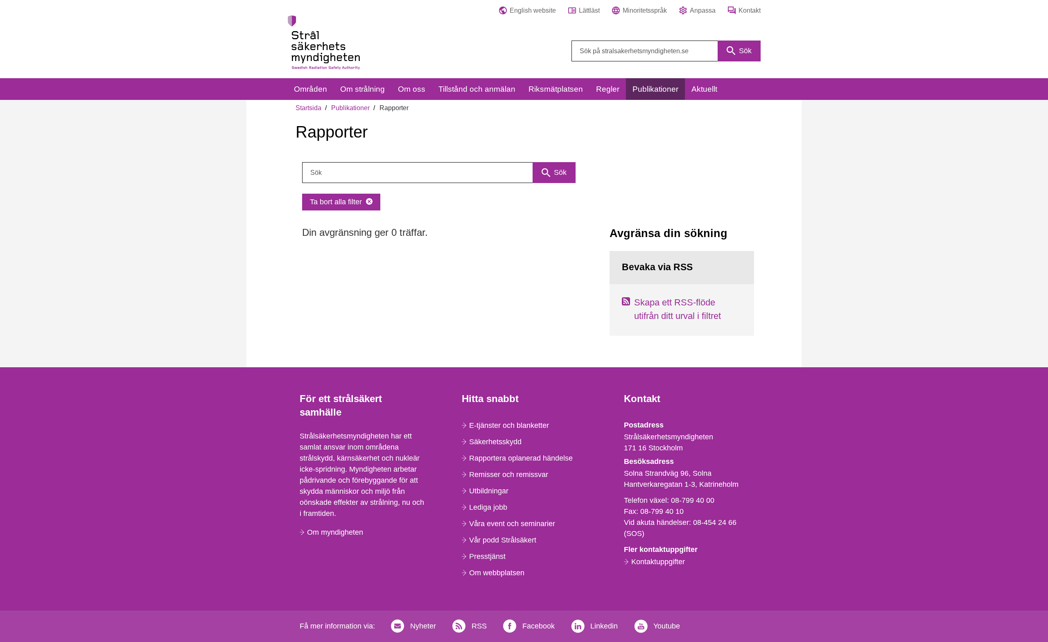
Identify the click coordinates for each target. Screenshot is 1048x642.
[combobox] (666, 51)
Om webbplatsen (496, 573)
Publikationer (350, 107)
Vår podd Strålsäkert (502, 540)
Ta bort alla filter (336, 202)
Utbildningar (488, 491)
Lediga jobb (488, 507)
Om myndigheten (335, 532)
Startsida (308, 107)
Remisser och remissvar (508, 474)
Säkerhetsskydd (495, 442)
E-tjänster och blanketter (509, 425)
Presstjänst (487, 556)
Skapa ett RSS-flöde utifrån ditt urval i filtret (677, 309)
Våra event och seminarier (512, 524)
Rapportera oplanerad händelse (521, 458)
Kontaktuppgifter (658, 562)
